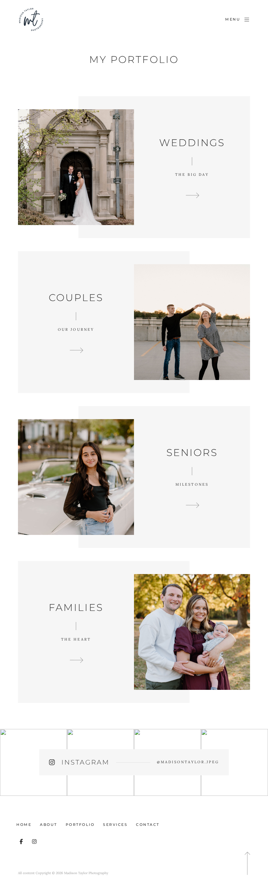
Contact (147, 824)
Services (115, 824)
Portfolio (80, 824)
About (48, 824)
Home (23, 824)
